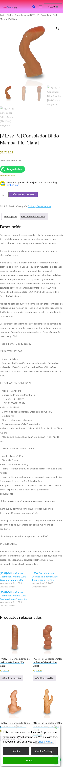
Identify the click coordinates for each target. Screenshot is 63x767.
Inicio (2, 15)
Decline (16, 751)
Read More (45, 741)
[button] (40, 6)
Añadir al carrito (23, 194)
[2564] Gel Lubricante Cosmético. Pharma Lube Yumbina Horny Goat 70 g (13, 595)
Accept (30, 760)
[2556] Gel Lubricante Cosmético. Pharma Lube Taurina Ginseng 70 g (45, 576)
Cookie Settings (44, 751)
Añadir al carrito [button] (11, 678)
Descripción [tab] (10, 216)
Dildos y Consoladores (18, 15)
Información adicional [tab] (33, 216)
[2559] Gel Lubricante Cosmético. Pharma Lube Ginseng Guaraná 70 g (13, 576)
